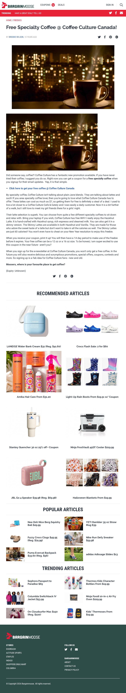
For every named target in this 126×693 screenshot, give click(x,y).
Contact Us (70, 666)
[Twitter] (99, 37)
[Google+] (117, 37)
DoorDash (11, 649)
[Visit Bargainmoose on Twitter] (110, 13)
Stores (9, 645)
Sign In (110, 4)
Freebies (17, 20)
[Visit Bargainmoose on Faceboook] (116, 13)
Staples (10, 656)
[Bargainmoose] (18, 5)
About (68, 662)
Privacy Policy (72, 670)
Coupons (45, 4)
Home (9, 20)
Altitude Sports (14, 653)
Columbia (11, 668)
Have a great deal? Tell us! (28, 13)
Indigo (9, 660)
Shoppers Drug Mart (16, 664)
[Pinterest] (110, 37)
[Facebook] (104, 37)
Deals (61, 4)
